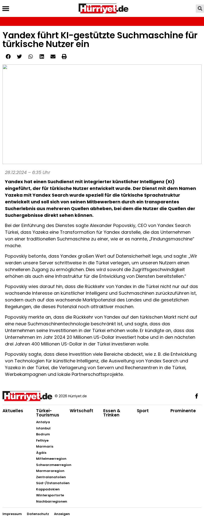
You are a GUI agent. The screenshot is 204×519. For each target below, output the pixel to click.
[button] (5, 8)
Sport (143, 411)
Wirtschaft (81, 411)
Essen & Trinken (111, 413)
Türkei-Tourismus (47, 413)
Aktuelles (12, 411)
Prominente (183, 411)
